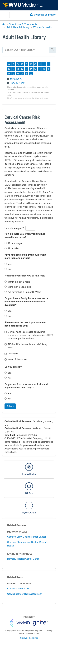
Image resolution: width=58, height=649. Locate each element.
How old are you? (14, 228)
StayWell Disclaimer (29, 637)
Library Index (17, 83)
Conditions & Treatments (23, 24)
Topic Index (16, 79)
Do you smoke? (13, 366)
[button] (10, 406)
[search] (26, 50)
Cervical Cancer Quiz (18, 588)
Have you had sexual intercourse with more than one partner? (25, 256)
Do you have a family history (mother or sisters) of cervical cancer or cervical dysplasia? (26, 301)
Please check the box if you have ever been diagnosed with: (25, 324)
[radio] (6, 243)
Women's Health (42, 27)
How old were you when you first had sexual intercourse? (25, 235)
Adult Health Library (17, 27)
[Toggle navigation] (6, 15)
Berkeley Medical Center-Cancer (23, 558)
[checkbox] (6, 332)
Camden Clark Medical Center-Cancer (26, 536)
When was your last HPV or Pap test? (25, 275)
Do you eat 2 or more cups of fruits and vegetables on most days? (26, 386)
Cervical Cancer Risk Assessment (24, 593)
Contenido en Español (45, 14)
